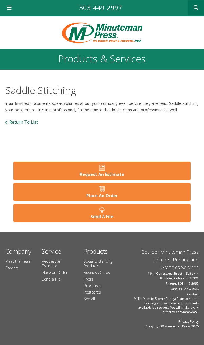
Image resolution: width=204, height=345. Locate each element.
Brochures (92, 285)
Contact (193, 294)
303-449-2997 (100, 7)
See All (89, 298)
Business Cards (97, 272)
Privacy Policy (188, 321)
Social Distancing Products (98, 263)
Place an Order (54, 272)
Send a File (51, 279)
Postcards (92, 292)
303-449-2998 (188, 289)
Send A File (102, 216)
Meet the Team (18, 261)
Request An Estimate (102, 174)
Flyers (88, 279)
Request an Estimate (51, 263)
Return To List (23, 122)
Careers (12, 267)
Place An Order (102, 196)
